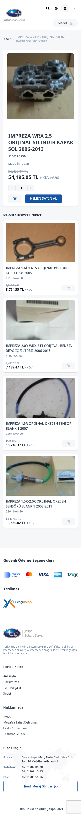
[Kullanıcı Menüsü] (69, 8)
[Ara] (47, 8)
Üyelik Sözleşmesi (15, 728)
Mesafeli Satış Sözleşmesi (20, 722)
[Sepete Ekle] (68, 288)
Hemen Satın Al (43, 198)
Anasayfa (9, 676)
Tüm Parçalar (12, 688)
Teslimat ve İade (14, 734)
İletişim (8, 693)
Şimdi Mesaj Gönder (37, 786)
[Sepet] (56, 8)
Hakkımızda (11, 682)
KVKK (7, 717)
